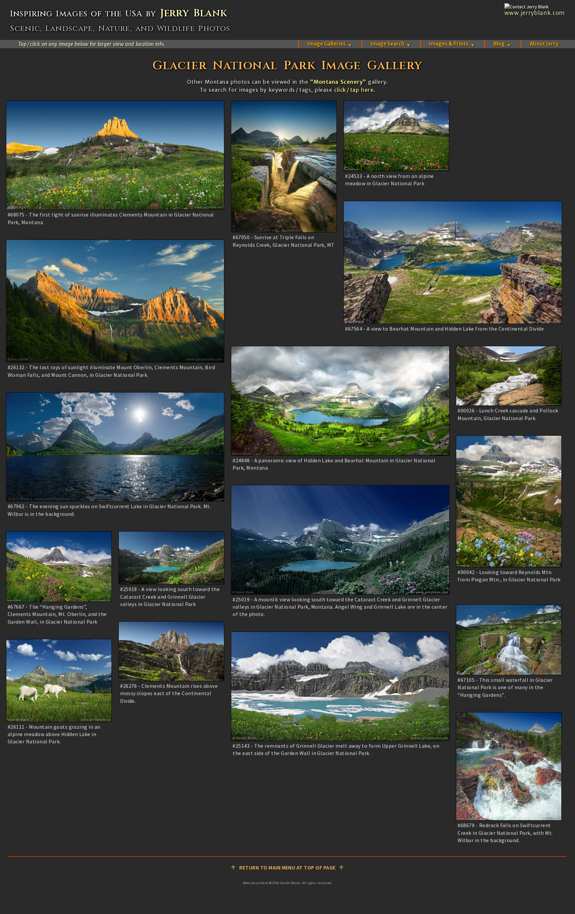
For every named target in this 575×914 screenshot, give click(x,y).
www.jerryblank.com (534, 13)
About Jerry (544, 44)
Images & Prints (452, 44)
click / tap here (353, 89)
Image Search (391, 44)
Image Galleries (329, 44)
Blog (502, 44)
